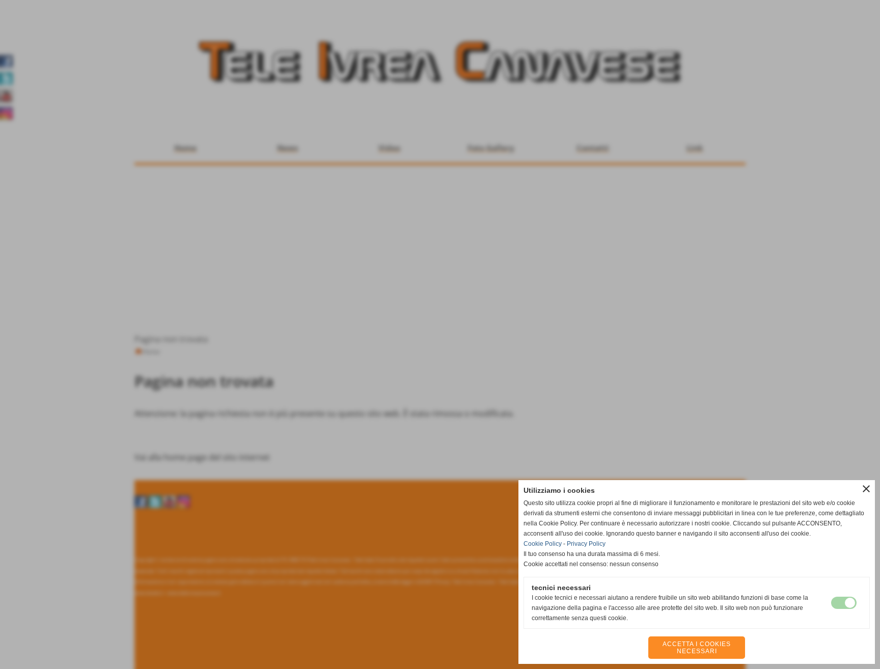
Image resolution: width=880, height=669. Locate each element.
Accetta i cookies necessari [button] (697, 647)
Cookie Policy (543, 543)
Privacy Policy (586, 543)
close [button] (866, 489)
